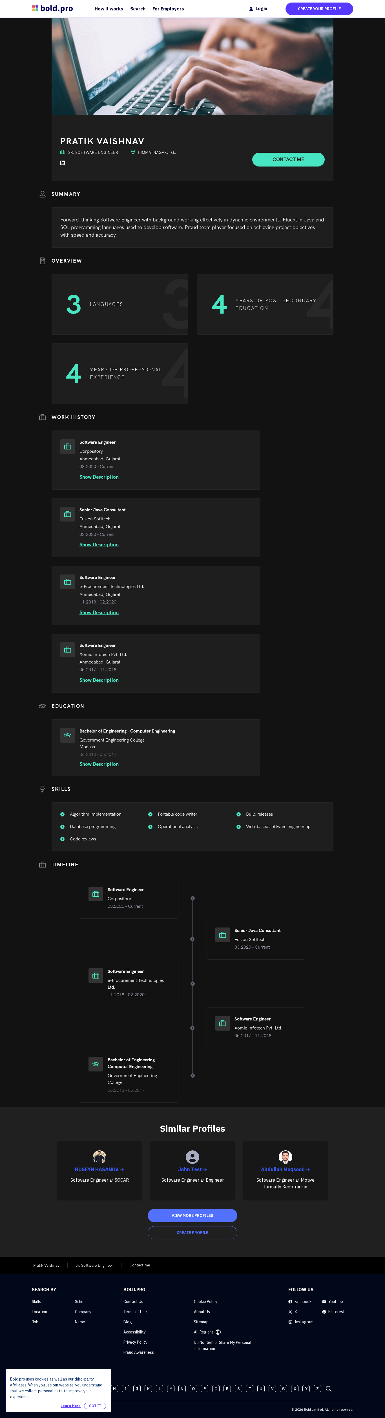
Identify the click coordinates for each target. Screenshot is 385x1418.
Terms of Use (135, 1311)
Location (39, 1311)
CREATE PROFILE (192, 1232)
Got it (95, 1406)
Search (137, 9)
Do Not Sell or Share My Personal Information (222, 1345)
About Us (202, 1311)
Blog (127, 1321)
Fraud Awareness (138, 1352)
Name (80, 1321)
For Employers (168, 9)
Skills (36, 1301)
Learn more (71, 1406)
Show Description (99, 477)
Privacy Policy (135, 1342)
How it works (109, 9)
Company (83, 1311)
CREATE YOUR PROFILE (319, 8)
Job (35, 1321)
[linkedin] (62, 163)
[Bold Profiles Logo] (52, 9)
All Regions (204, 1332)
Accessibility (134, 1332)
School (81, 1301)
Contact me (288, 160)
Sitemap (201, 1321)
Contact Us (133, 1301)
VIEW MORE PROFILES (192, 1215)
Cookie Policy (205, 1301)
